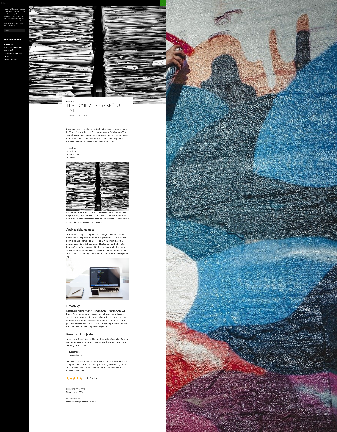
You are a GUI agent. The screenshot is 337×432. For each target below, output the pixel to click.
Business (70, 101)
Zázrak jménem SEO (75, 390)
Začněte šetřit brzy (10, 59)
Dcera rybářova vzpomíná (13, 53)
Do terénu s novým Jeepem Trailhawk (81, 400)
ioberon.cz (83, 116)
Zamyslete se (8, 56)
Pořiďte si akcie (9, 44)
